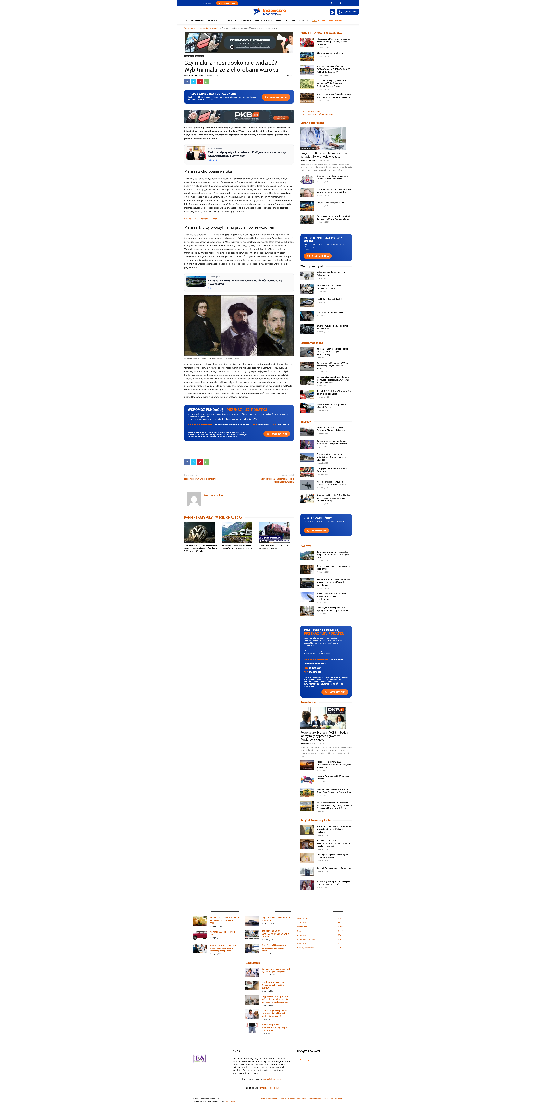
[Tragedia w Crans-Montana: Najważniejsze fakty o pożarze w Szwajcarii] (307, 458)
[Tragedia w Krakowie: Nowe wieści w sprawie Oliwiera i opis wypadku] (326, 138)
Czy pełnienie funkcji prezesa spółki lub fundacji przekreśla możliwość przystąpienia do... (275, 999)
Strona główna (195, 20)
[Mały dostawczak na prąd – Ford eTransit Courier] (307, 408)
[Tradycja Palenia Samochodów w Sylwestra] (307, 472)
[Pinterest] (200, 81)
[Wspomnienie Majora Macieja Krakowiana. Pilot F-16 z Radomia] (307, 485)
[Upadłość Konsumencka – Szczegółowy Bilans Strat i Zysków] (252, 986)
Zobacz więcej (230, 1101)
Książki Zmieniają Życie (315, 820)
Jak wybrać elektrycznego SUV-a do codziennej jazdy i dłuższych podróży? (333, 366)
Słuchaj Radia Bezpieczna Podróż (200, 218)
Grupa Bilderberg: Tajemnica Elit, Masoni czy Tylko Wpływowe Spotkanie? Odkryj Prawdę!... (331, 83)
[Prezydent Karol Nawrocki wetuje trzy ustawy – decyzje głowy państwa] (307, 193)
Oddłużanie (319, 530)
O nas (302, 20)
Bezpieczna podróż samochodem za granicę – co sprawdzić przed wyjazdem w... (333, 582)
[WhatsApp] (206, 81)
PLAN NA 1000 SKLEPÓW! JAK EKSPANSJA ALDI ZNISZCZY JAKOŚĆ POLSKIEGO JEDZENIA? (333, 69)
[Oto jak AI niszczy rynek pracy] (307, 56)
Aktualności (215, 20)
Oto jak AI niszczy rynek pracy (330, 53)
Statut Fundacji (337, 1098)
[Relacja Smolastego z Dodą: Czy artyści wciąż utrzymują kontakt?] (307, 444)
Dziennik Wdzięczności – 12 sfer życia (334, 868)
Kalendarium (308, 702)
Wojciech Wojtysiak (307, 160)
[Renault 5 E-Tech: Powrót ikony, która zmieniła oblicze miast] (307, 394)
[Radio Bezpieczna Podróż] (269, 11)
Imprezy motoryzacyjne (310, 111)
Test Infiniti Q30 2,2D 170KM (329, 299)
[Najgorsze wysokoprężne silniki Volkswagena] (307, 275)
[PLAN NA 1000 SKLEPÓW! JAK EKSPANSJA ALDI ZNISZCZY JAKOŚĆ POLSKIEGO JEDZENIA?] (307, 70)
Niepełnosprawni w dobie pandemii (200, 479)
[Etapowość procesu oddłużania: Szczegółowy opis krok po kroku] (252, 1028)
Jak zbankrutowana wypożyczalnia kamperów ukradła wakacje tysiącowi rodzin (237, 548)
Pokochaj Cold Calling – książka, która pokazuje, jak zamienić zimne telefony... (334, 829)
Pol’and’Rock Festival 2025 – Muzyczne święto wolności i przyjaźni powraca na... (334, 765)
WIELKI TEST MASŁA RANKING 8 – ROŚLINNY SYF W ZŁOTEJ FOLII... (224, 920)
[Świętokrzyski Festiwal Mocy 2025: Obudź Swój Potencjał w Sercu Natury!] (307, 793)
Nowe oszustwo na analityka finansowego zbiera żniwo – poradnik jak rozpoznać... (223, 948)
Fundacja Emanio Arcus (297, 1098)
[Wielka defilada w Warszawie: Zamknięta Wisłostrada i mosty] (307, 431)
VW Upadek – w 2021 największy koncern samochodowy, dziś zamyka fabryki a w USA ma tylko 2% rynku (201, 548)
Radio (231, 20)
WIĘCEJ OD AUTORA (228, 517)
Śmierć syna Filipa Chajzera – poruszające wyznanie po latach (275, 948)
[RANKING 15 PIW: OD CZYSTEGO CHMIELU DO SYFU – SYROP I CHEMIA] (252, 934)
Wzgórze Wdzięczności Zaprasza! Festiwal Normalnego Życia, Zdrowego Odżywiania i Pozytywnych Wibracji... (334, 805)
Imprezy (305, 421)
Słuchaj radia (278, 97)
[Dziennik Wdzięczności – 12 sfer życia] (307, 871)
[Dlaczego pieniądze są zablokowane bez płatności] (307, 569)
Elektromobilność (311, 343)
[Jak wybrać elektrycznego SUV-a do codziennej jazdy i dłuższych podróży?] (307, 366)
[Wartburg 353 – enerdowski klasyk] (200, 935)
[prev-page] (186, 556)
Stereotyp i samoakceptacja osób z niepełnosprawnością (277, 480)
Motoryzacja (203, 28)
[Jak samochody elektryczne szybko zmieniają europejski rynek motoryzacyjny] (307, 352)
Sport (279, 20)
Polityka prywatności (269, 1098)
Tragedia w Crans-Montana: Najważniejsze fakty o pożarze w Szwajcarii (331, 457)
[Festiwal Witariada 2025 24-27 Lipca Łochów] (307, 779)
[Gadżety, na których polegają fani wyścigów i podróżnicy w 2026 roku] (307, 611)
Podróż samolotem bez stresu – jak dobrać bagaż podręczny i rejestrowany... (333, 596)
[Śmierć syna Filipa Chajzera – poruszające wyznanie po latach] (252, 948)
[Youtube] (340, 3)
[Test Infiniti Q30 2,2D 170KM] (307, 302)
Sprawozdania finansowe (318, 1098)
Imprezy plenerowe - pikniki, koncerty (316, 114)
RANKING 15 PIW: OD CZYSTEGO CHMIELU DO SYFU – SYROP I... (276, 934)
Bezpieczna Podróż (196, 75)
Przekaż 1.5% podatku (330, 20)
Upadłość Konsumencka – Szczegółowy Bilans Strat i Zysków (274, 985)
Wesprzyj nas (279, 433)
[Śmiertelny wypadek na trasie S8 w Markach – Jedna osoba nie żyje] (307, 179)
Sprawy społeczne (312, 122)
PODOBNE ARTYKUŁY (198, 517)
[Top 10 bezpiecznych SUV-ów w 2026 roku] (252, 921)
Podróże (305, 546)
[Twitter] (193, 81)
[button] (332, 3)
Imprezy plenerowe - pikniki (310, 728)
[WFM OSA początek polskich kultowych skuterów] (307, 289)
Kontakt (283, 1098)
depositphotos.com (272, 1079)
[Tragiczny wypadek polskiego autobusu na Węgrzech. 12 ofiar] (276, 532)
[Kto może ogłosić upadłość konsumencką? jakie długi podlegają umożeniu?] (252, 1014)
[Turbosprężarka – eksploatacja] (307, 316)
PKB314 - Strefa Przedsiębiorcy (321, 33)
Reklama (290, 20)
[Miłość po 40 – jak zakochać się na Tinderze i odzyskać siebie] (307, 858)
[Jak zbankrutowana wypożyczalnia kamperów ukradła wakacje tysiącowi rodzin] (239, 532)
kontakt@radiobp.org (269, 1087)
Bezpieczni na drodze (308, 148)
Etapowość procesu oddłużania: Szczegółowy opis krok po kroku (275, 1027)
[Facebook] (336, 3)
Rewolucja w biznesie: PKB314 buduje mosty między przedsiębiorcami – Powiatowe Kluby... (333, 498)
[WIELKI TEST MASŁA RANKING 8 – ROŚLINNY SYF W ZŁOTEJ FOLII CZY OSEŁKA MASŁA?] (200, 921)
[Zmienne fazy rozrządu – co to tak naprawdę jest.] (307, 329)
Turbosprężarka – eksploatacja (331, 312)
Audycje (244, 20)
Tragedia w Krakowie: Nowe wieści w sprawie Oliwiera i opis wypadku (323, 154)
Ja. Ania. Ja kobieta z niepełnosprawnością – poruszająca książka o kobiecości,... (333, 843)
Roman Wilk (305, 743)
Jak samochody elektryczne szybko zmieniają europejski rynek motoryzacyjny (333, 352)
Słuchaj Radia (229, 3)
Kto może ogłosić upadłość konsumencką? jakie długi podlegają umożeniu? (274, 1013)
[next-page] (190, 556)
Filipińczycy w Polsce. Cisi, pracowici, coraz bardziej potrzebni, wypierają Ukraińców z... (333, 42)
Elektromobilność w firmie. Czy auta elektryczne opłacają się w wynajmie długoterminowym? (333, 380)
